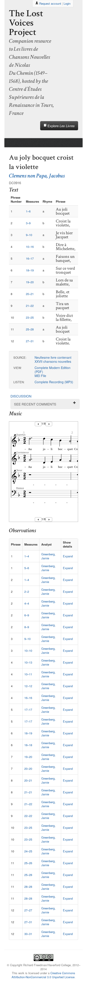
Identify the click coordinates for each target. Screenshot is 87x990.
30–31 (28, 934)
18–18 (28, 745)
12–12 (28, 686)
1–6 (28, 211)
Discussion (20, 396)
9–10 (29, 235)
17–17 (28, 709)
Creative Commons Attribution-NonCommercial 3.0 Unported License (43, 975)
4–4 (26, 603)
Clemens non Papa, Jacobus (37, 175)
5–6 (26, 568)
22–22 (28, 816)
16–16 (28, 698)
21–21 (28, 792)
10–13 (28, 662)
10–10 (28, 650)
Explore (61, 125)
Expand (68, 556)
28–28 (28, 886)
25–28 (30, 329)
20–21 (30, 294)
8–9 (26, 627)
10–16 (30, 246)
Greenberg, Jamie (48, 556)
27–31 (30, 341)
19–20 (30, 282)
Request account (50, 3)
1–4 (26, 556)
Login (67, 3)
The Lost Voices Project (26, 22)
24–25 (28, 851)
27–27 (28, 910)
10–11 (28, 674)
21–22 (30, 306)
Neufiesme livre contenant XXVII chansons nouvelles (53, 359)
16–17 (30, 258)
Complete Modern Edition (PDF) (52, 369)
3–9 (28, 223)
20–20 (28, 768)
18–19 (30, 270)
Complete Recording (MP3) (54, 382)
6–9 (26, 615)
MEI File (40, 375)
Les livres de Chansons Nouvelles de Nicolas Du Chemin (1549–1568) (29, 65)
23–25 (30, 317)
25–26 (28, 863)
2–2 (26, 591)
